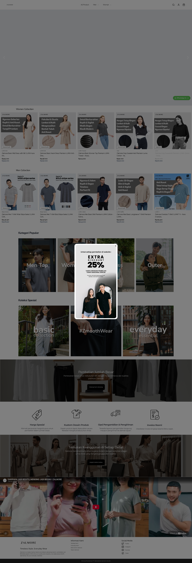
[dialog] (96, 281)
